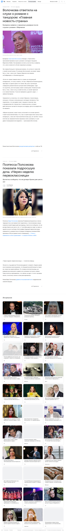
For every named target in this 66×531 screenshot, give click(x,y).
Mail (2, 530)
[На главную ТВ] (4, 1)
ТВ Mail (15, 161)
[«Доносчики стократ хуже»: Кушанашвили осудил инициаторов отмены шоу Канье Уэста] (12, 435)
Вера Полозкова (13, 221)
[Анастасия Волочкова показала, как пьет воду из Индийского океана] (53, 497)
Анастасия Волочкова (15, 58)
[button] (23, 42)
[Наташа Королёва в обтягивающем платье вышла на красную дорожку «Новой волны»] (12, 456)
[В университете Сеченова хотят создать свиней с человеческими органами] (53, 476)
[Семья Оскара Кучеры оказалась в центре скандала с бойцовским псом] (12, 311)
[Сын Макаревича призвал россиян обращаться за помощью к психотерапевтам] (53, 352)
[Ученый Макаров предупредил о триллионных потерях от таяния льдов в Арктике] (33, 476)
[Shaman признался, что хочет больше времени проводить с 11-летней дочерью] (53, 414)
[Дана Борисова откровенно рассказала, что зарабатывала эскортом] (33, 414)
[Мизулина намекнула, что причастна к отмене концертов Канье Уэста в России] (12, 331)
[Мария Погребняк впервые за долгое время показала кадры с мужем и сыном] (12, 518)
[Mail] (2, 1)
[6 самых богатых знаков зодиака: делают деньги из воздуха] (53, 456)
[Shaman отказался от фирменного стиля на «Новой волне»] (33, 497)
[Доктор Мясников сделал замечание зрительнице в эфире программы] (12, 373)
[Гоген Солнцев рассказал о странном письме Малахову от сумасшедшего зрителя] (12, 394)
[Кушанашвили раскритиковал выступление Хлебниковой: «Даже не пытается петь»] (53, 331)
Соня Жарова (10, 185)
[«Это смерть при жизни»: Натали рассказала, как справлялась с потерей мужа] (53, 311)
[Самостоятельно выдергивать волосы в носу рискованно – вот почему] (33, 518)
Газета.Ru (18, 6)
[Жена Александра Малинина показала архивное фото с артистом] (53, 394)
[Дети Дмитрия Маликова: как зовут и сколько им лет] (12, 476)
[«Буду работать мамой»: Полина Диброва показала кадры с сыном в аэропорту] (12, 414)
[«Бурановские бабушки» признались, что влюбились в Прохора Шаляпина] (12, 497)
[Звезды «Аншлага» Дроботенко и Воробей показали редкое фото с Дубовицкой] (33, 456)
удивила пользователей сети (24, 279)
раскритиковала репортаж (26, 146)
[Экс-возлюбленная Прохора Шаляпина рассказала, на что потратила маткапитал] (33, 394)
